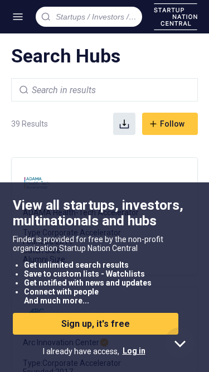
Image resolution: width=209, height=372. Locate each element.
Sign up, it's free (95, 323)
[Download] (124, 124)
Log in (134, 350)
